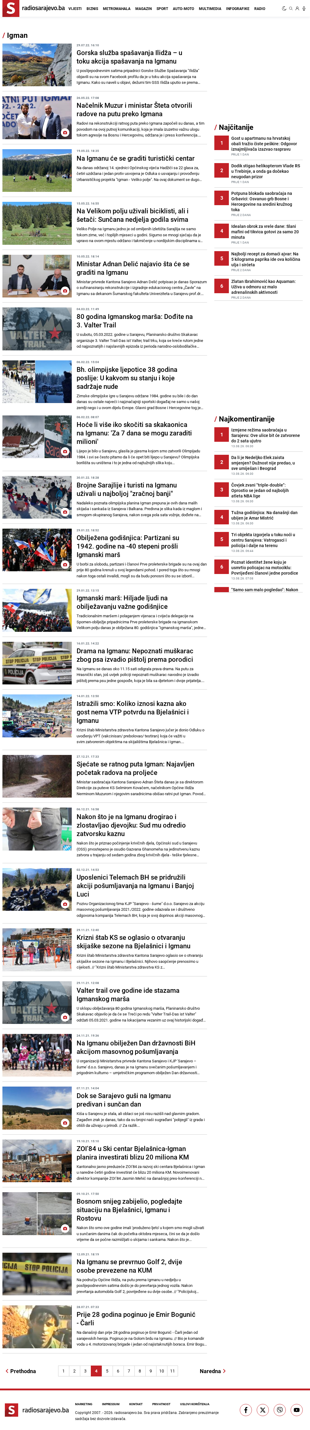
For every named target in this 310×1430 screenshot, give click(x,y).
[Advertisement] (259, 76)
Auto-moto (183, 8)
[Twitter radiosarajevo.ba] (263, 1410)
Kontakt (136, 1404)
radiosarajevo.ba (128, 1412)
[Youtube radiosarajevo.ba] (297, 1410)
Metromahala (116, 8)
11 (172, 1371)
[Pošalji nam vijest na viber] (280, 1410)
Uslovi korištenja (194, 1404)
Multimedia (210, 8)
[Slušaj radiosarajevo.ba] (304, 8)
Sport (162, 8)
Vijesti (75, 8)
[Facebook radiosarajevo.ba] (246, 1410)
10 (161, 1371)
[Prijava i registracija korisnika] (297, 8)
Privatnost (161, 1404)
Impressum (111, 1404)
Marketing (83, 1404)
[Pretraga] (291, 8)
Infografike (237, 8)
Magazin (143, 8)
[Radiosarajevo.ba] (37, 1410)
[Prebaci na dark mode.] (285, 8)
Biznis (92, 8)
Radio (259, 8)
